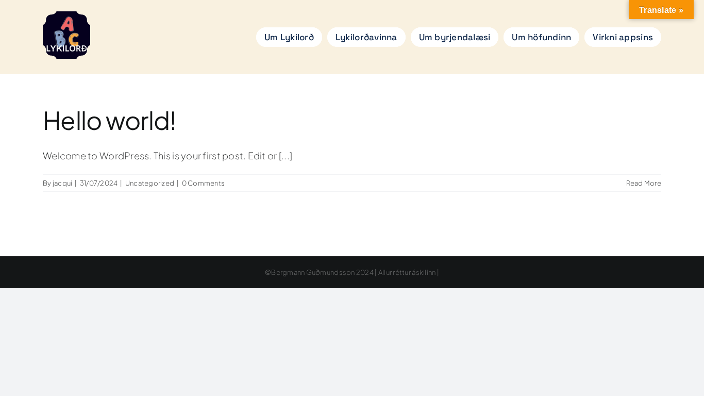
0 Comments (203, 183)
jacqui (63, 183)
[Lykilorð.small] (66, 16)
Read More (643, 183)
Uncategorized (150, 183)
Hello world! (109, 120)
